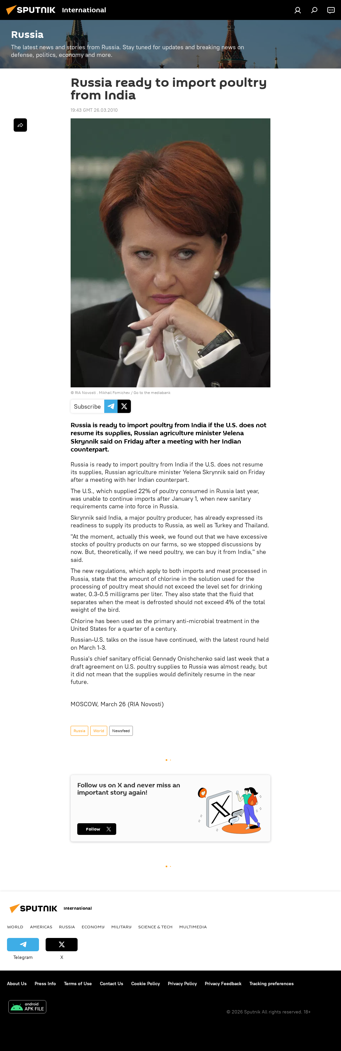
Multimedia (193, 927)
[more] (20, 125)
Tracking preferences (271, 983)
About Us (17, 983)
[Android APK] (27, 1007)
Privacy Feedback (223, 983)
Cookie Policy (145, 983)
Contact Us (111, 983)
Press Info (45, 983)
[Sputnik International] (32, 16)
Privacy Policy (182, 983)
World (98, 730)
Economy (93, 927)
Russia (79, 730)
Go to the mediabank (152, 392)
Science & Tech (155, 927)
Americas (41, 927)
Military (121, 927)
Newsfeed (121, 730)
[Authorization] (297, 10)
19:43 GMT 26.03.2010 (94, 110)
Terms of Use (78, 983)
